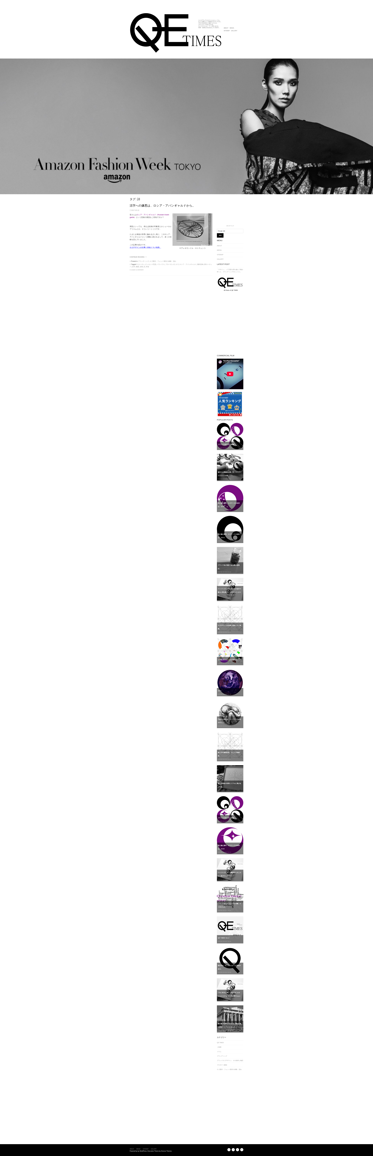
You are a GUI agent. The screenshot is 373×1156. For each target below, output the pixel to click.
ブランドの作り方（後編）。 (227, 444)
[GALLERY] (241, 1150)
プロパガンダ (170, 264)
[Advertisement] (230, 212)
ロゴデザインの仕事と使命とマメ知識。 (145, 247)
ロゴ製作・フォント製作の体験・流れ (163, 261)
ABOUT (226, 28)
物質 (137, 267)
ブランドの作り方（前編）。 (227, 818)
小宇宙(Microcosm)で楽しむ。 (228, 660)
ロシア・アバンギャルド (188, 264)
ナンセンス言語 (150, 264)
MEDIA (232, 28)
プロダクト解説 (222, 1065)
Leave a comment (137, 270)
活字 (133, 267)
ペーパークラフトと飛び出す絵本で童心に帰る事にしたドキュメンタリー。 (229, 592)
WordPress (143, 1151)
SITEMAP (227, 30)
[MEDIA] (233, 1150)
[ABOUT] (229, 1150)
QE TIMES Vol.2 (223, 938)
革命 (147, 267)
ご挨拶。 (220, 1047)
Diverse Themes (166, 1151)
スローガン (140, 264)
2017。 (220, 691)
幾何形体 (200, 264)
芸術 (141, 267)
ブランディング (143, 261)
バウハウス (161, 264)
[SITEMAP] (237, 1150)
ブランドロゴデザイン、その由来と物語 (230, 1060)
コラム (219, 1051)
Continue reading (139, 257)
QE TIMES (220, 1042)
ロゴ (177, 264)
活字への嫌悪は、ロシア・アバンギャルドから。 (162, 205)
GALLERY (234, 30)
